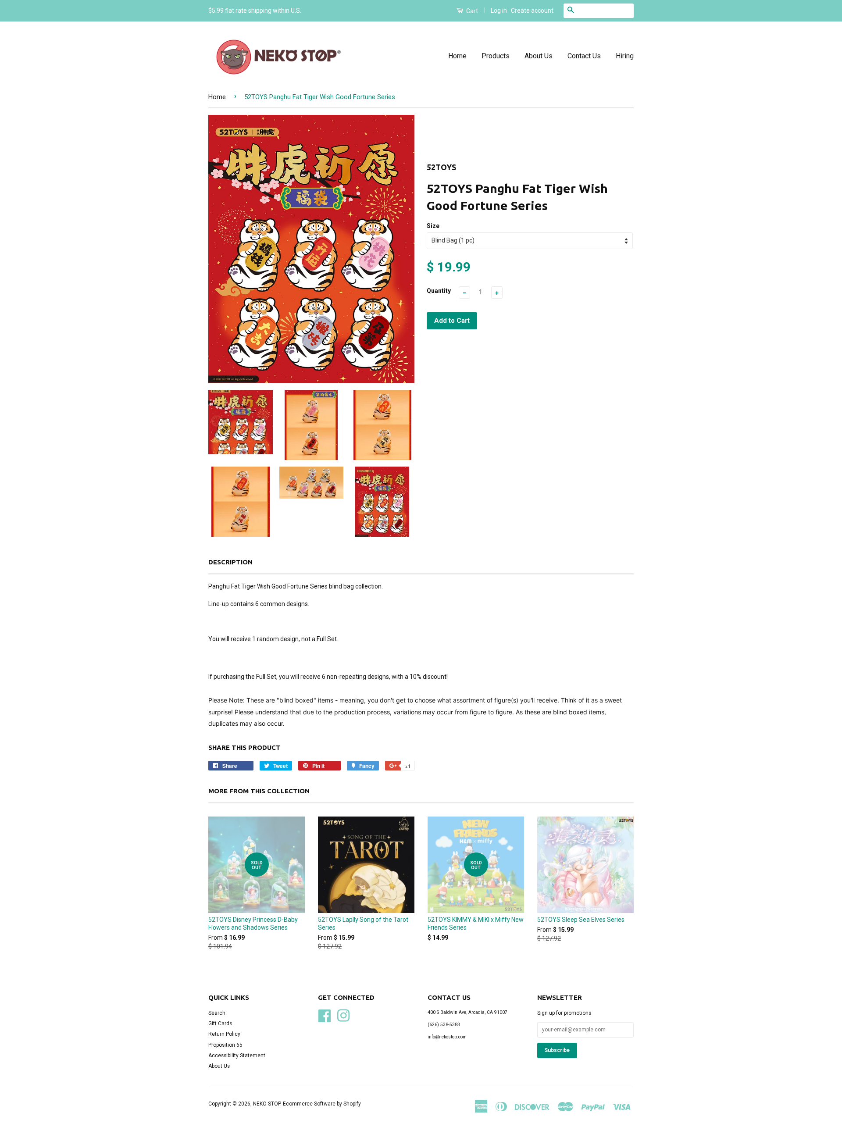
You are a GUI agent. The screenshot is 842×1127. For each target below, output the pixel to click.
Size (433, 225)
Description (230, 562)
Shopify (352, 1104)
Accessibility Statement (236, 1055)
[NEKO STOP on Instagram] (343, 1015)
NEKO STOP (266, 1104)
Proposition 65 (225, 1045)
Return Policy (224, 1034)
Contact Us (584, 56)
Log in (499, 10)
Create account (532, 10)
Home (457, 56)
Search (216, 1013)
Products (496, 56)
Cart (471, 10)
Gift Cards (220, 1023)
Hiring (625, 56)
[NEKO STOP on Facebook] (324, 1015)
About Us (538, 56)
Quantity (439, 290)
